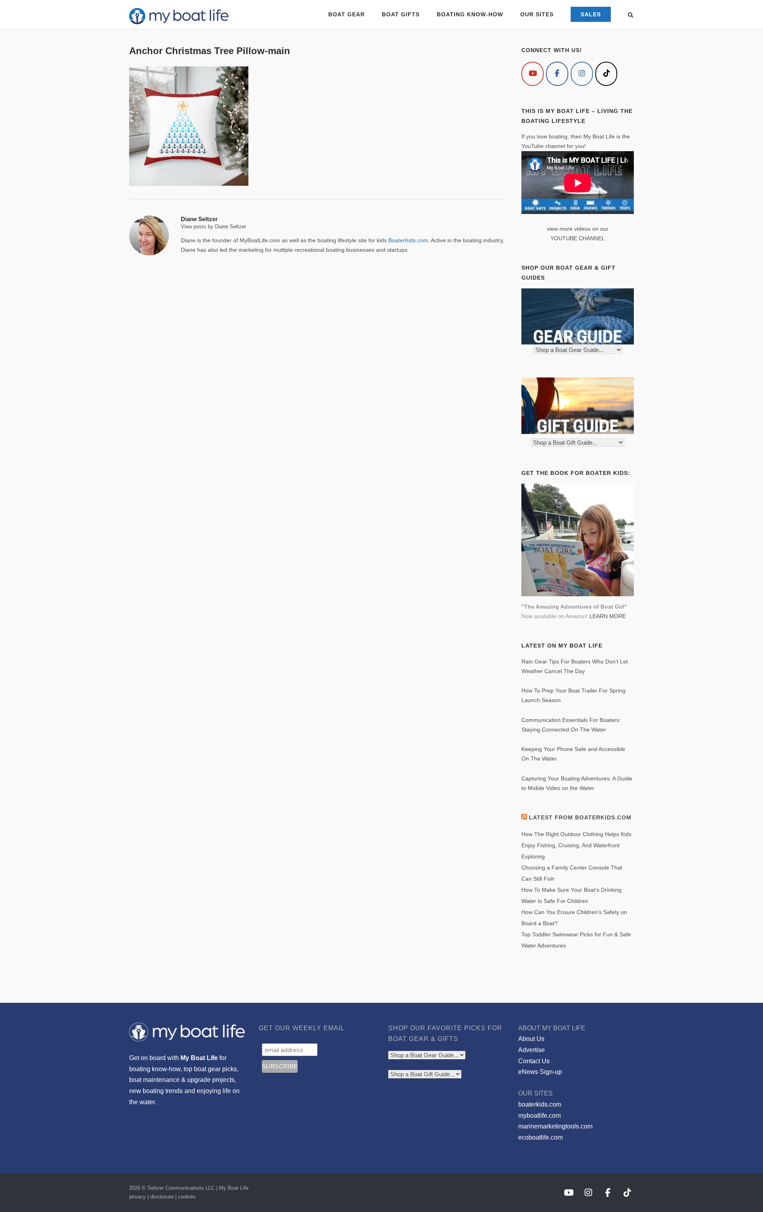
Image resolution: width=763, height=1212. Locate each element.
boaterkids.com (539, 1104)
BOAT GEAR (346, 14)
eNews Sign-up (540, 1071)
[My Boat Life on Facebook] (557, 74)
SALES (591, 14)
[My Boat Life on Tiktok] (606, 74)
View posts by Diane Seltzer (213, 227)
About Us (531, 1038)
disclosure (162, 1197)
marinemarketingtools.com (555, 1126)
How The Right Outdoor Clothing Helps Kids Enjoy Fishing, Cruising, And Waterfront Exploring (576, 845)
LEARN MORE (607, 616)
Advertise (531, 1050)
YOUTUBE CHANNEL (577, 238)
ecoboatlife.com (540, 1137)
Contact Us (534, 1061)
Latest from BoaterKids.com (580, 817)
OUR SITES (537, 14)
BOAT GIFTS (401, 14)
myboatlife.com (539, 1115)
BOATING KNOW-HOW (470, 14)
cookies (187, 1197)
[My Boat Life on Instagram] (582, 74)
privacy (137, 1197)
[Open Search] (630, 15)
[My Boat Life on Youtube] (532, 74)
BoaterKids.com (408, 240)
